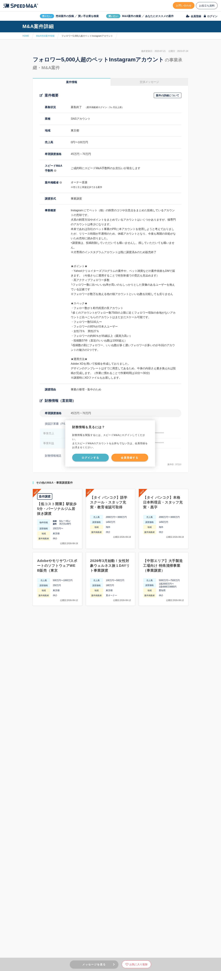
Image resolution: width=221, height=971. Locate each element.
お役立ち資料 (207, 5)
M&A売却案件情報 (45, 36)
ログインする (90, 457)
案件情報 (71, 82)
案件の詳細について (167, 95)
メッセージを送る (94, 964)
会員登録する (129, 457)
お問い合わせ (183, 5)
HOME (25, 36)
